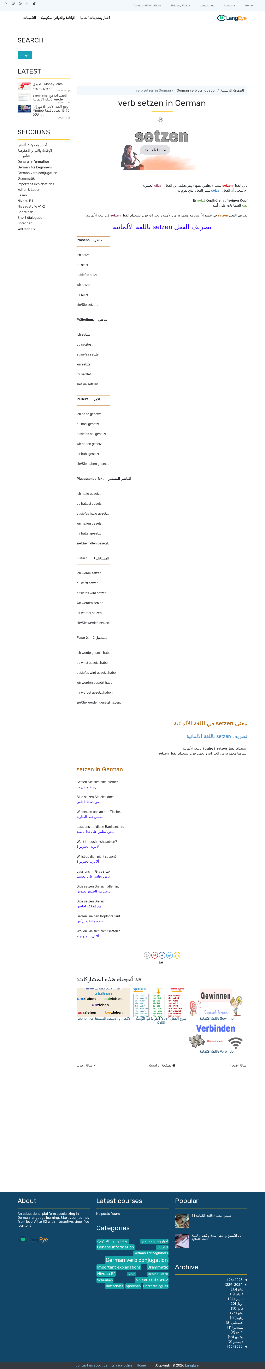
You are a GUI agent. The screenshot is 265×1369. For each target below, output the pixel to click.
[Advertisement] (162, 57)
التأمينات (29, 18)
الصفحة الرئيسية (232, 90)
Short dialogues (30, 218)
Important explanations (36, 184)
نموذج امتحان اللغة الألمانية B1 (211, 1216)
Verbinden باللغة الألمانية (217, 1051)
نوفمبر (238, 1337)
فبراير (239, 1294)
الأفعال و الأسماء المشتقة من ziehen (104, 1019)
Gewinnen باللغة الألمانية (217, 1019)
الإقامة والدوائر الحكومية (58, 18)
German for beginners (35, 167)
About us (230, 5)
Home (249, 5)
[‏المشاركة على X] (169, 955)
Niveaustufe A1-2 (31, 206)
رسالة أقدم (239, 1065)
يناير (240, 1289)
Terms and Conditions (147, 5)
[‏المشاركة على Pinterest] (154, 955)
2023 (238, 1280)
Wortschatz (27, 229)
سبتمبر (237, 1327)
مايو (240, 1308)
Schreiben (25, 212)
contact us (207, 5)
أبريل (239, 1304)
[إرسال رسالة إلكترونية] (162, 962)
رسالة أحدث (85, 1065)
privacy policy (122, 1365)
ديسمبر (237, 1342)
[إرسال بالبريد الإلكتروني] (177, 955)
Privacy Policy (180, 5)
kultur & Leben (29, 190)
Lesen (22, 195)
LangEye (192, 1365)
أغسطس (236, 1323)
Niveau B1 (25, 201)
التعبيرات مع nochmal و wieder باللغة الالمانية (50, 97)
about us (100, 1365)
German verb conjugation (197, 90)
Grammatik (26, 178)
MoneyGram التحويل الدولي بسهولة (48, 86)
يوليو (239, 1318)
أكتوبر (239, 1332)
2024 (237, 1285)
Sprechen (25, 223)
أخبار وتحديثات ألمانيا (95, 18)
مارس (239, 1299)
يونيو (240, 1313)
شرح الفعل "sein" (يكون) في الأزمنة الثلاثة (161, 1020)
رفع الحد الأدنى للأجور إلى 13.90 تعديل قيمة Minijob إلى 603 (51, 110)
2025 (238, 1346)
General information (33, 162)
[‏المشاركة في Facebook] (162, 955)
